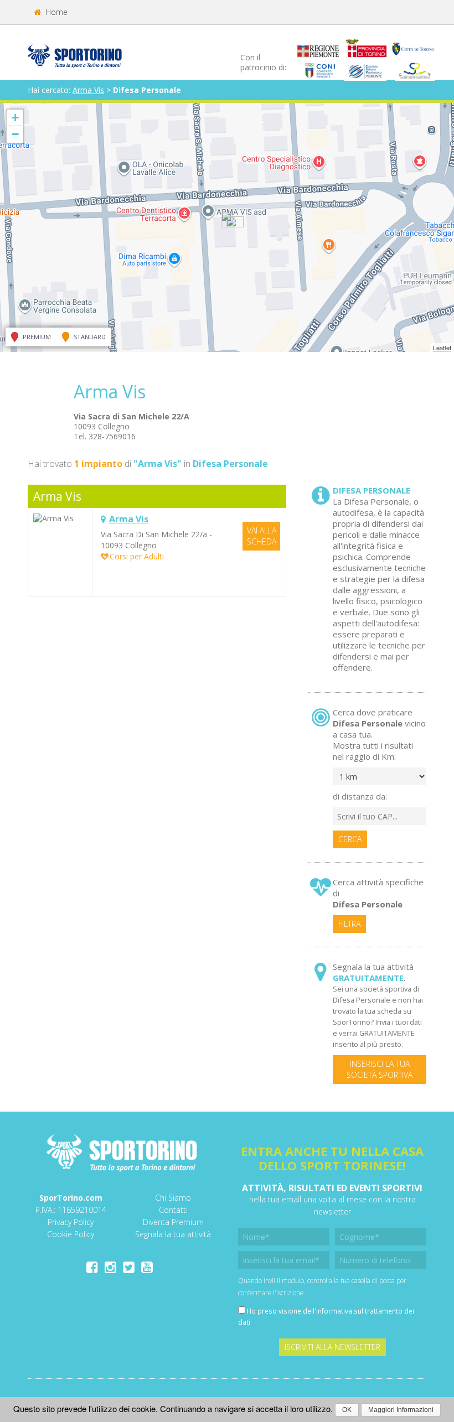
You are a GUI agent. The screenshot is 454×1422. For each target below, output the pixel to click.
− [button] (15, 134)
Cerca (350, 839)
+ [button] (15, 117)
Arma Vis (88, 90)
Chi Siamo (173, 1197)
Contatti (173, 1210)
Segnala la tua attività (173, 1234)
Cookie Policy (70, 1234)
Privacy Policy (71, 1222)
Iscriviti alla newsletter (332, 1347)
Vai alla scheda (261, 536)
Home (55, 12)
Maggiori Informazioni (401, 1410)
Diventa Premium (173, 1222)
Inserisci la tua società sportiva (379, 1069)
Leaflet (442, 347)
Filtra (349, 923)
